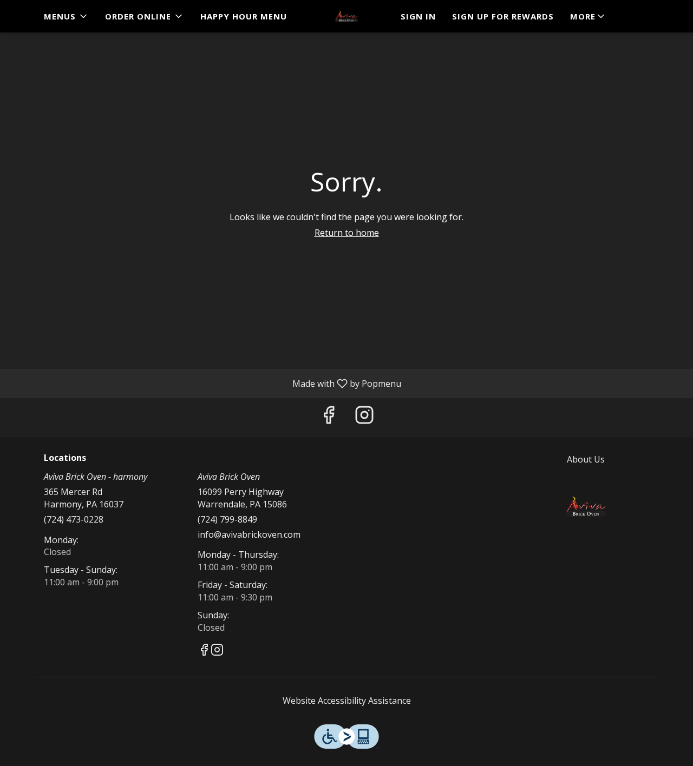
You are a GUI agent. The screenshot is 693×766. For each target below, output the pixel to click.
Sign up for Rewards (503, 16)
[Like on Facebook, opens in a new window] (328, 417)
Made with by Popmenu (204, 383)
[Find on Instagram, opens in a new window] (364, 417)
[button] (66, 16)
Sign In (418, 16)
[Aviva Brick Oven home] (346, 16)
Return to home (347, 233)
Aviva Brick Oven (586, 506)
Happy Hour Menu (243, 16)
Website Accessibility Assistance (347, 700)
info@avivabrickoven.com (249, 534)
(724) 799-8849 (227, 519)
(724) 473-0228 (73, 519)
